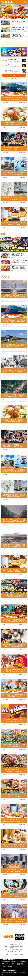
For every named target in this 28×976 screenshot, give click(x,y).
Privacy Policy (17, 951)
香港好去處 (13, 24)
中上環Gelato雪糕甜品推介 (16, 964)
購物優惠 (5, 177)
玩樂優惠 (13, 38)
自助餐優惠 (15, 972)
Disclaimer (10, 951)
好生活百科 (5, 300)
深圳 (4, 350)
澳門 (4, 624)
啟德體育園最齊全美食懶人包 (10, 961)
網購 (4, 824)
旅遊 (4, 375)
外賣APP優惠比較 (7, 966)
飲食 (4, 127)
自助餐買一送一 (6, 972)
